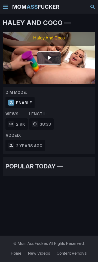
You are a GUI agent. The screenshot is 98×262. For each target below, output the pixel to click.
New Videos (39, 253)
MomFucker (35, 7)
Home (16, 253)
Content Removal (72, 253)
